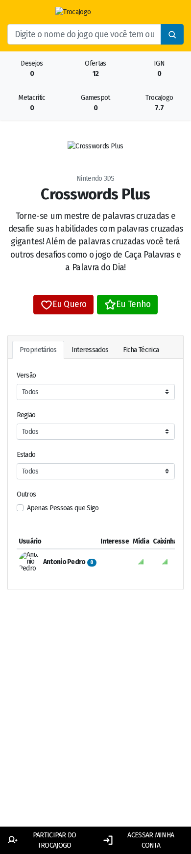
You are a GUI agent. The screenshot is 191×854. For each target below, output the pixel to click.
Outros (26, 494)
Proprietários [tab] (38, 350)
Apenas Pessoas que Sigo (63, 508)
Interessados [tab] (90, 350)
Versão (26, 375)
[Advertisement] (95, 719)
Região (26, 415)
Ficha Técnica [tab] (141, 350)
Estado (26, 455)
